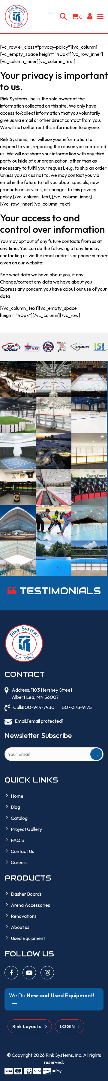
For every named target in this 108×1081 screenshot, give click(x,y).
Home (17, 796)
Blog (15, 807)
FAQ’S (17, 840)
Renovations (24, 916)
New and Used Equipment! (51, 995)
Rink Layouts (27, 1026)
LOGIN (67, 1026)
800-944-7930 (38, 707)
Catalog (19, 818)
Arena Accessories (30, 905)
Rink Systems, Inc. (64, 1055)
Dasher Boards (26, 894)
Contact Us (22, 851)
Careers (19, 862)
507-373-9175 (77, 707)
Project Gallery (26, 829)
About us (20, 927)
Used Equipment (28, 938)
